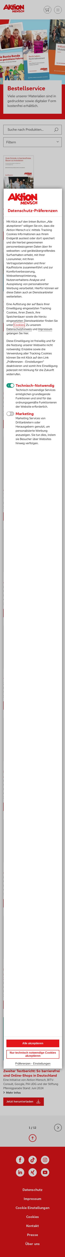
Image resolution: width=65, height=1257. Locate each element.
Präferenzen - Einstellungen (33, 1063)
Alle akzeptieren (32, 1043)
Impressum (45, 329)
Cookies (19, 325)
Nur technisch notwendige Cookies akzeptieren (33, 1054)
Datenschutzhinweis (19, 329)
